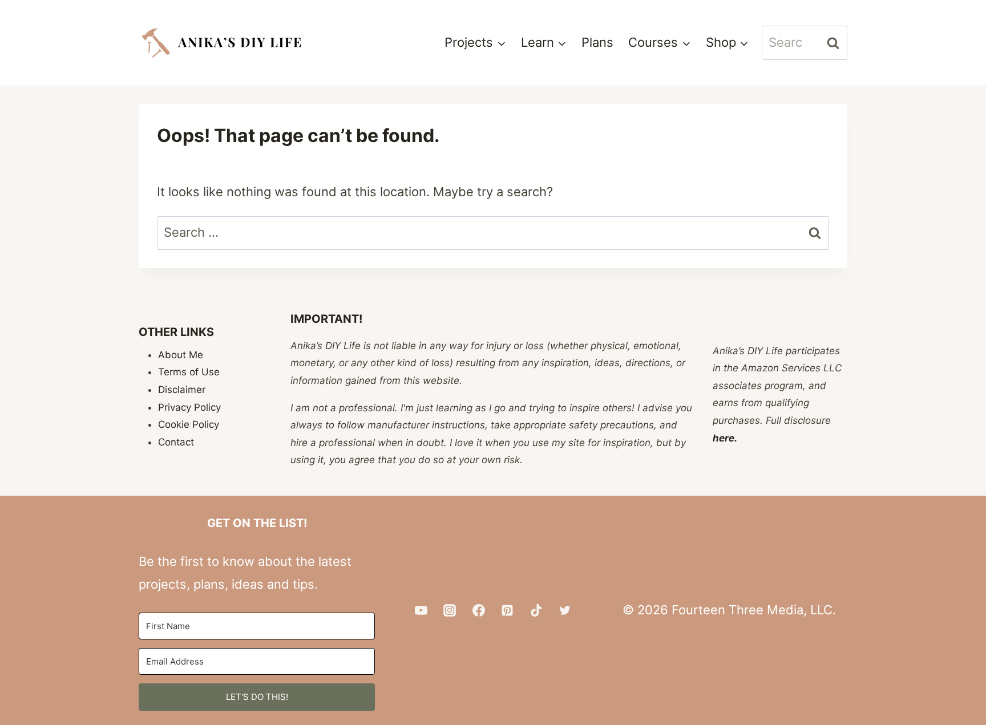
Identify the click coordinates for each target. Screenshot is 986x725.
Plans (597, 42)
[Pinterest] (507, 610)
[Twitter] (564, 610)
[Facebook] (478, 610)
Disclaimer (181, 389)
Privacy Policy (189, 407)
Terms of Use (189, 372)
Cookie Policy (188, 424)
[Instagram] (449, 610)
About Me (180, 355)
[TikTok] (536, 610)
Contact (176, 442)
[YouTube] (421, 610)
